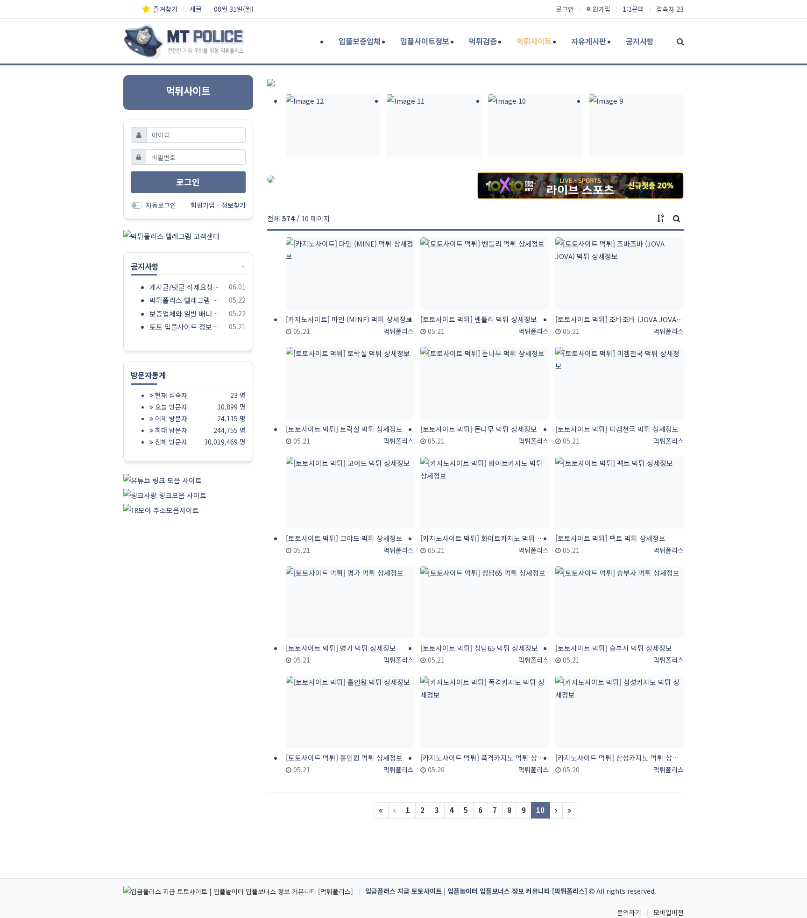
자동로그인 (161, 205)
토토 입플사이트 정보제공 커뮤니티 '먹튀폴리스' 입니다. (187, 327)
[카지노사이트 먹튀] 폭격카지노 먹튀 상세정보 (484, 758)
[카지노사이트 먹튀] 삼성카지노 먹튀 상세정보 (619, 758)
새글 (196, 9)
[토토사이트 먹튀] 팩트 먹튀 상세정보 (610, 538)
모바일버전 (668, 912)
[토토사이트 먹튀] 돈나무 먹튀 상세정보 (478, 429)
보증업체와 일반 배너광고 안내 (187, 313)
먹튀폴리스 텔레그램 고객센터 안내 (187, 300)
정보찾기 (233, 205)
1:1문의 (633, 9)
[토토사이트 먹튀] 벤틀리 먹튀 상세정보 (478, 319)
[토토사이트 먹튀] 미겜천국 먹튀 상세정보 (617, 429)
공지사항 (145, 266)
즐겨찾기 (165, 9)
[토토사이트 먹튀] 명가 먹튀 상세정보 (341, 648)
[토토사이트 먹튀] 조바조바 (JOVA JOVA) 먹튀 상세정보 (619, 319)
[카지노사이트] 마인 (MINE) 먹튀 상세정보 (349, 319)
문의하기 (629, 912)
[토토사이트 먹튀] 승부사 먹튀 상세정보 (613, 648)
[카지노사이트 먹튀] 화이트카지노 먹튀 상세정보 (484, 538)
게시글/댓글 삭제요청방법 (187, 287)
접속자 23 (670, 9)
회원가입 (598, 9)
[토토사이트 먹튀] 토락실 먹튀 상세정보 (344, 429)
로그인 (565, 9)
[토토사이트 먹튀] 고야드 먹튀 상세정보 (344, 538)
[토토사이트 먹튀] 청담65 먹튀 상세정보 (479, 648)
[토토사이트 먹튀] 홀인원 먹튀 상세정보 (344, 758)
